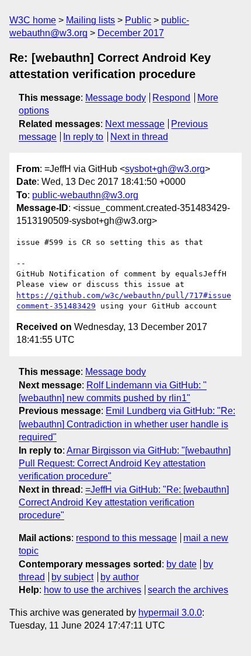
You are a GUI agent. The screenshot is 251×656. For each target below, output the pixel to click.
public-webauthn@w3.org (85, 195)
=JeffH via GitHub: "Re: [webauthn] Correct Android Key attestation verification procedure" (124, 503)
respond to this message (126, 538)
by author (119, 577)
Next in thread (139, 137)
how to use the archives (92, 590)
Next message (135, 124)
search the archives (188, 590)
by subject (72, 577)
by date (181, 564)
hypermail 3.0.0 (170, 613)
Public (138, 20)
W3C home (32, 20)
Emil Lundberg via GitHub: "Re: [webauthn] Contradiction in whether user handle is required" (127, 424)
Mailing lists (90, 20)
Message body (115, 98)
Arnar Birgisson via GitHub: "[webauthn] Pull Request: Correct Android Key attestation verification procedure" (125, 463)
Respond (171, 98)
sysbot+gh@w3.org (165, 169)
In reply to (83, 137)
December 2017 (130, 33)
